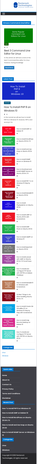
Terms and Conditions (11, 393)
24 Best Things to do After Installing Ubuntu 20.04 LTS (24, 297)
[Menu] (3, 13)
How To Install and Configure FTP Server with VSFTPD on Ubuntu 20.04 (24, 335)
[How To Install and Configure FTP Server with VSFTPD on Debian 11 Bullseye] (8, 273)
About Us (5, 380)
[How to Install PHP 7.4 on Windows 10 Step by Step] (8, 184)
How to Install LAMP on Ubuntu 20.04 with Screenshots (24, 217)
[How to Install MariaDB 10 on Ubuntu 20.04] (8, 195)
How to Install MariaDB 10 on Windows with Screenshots (25, 285)
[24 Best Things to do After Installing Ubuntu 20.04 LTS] (8, 297)
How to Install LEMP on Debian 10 (24, 130)
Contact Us (6, 384)
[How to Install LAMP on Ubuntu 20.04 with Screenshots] (8, 218)
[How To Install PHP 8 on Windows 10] (18, 91)
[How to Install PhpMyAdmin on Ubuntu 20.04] (8, 206)
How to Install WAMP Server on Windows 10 (24, 160)
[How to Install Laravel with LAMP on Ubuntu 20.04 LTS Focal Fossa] (8, 260)
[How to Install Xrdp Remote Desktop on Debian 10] (8, 323)
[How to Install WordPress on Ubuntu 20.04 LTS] (8, 141)
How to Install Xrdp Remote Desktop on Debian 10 (23, 322)
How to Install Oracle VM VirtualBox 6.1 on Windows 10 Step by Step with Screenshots (25, 309)
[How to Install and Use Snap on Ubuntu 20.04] (8, 151)
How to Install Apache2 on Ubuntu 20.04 (24, 248)
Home (4, 375)
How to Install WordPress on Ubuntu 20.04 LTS (25, 140)
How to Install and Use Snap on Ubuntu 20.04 (24, 150)
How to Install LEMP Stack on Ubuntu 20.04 (24, 228)
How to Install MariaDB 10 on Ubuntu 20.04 (25, 194)
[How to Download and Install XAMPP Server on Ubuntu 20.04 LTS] (8, 172)
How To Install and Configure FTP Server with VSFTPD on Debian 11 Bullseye (24, 272)
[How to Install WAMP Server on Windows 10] (8, 161)
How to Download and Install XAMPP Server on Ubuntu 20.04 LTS (24, 171)
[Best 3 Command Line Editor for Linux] (18, 35)
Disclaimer (6, 398)
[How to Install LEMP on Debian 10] (8, 131)
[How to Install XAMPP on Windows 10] (8, 239)
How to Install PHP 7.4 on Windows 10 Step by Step (25, 183)
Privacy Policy (8, 389)
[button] (4, 6)
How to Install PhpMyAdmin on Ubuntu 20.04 (25, 205)
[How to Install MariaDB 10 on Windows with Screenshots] (8, 286)
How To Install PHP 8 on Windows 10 (17, 108)
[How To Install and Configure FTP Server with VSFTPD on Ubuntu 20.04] (8, 336)
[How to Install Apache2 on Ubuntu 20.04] (8, 249)
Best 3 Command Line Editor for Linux (17, 52)
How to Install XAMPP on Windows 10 (25, 238)
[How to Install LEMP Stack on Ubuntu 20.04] (8, 228)
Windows (7, 103)
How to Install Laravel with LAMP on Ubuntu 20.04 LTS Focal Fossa (24, 259)
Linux (6, 44)
